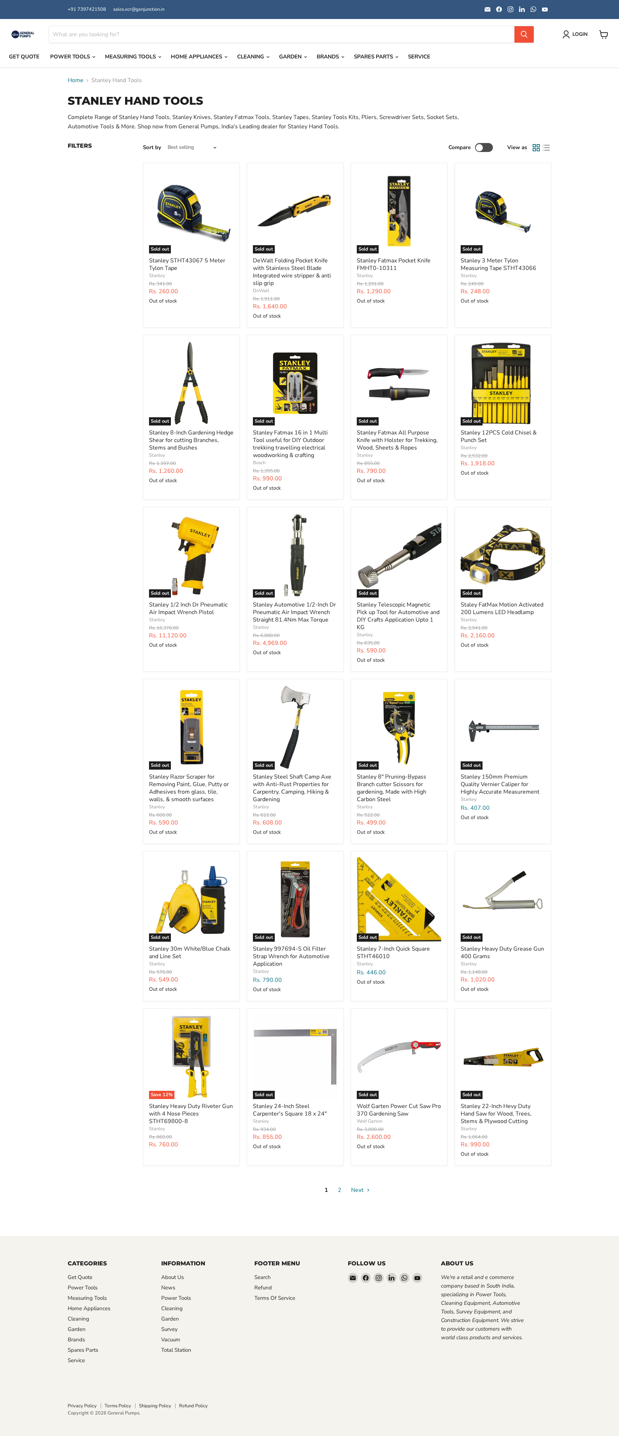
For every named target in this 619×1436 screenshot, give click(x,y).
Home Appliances (197, 56)
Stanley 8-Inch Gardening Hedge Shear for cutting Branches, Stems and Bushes (191, 440)
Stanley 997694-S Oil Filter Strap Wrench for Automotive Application (291, 956)
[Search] (524, 34)
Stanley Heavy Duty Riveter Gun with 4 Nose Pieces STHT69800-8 (191, 1113)
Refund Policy (193, 1406)
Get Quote (24, 56)
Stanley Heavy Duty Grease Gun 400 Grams (502, 952)
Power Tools (70, 56)
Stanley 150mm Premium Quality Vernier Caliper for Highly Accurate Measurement (500, 784)
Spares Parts (374, 56)
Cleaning (251, 56)
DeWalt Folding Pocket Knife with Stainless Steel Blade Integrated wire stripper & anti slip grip (292, 272)
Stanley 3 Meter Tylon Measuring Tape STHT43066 (498, 264)
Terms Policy (118, 1406)
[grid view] (536, 148)
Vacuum (170, 1339)
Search (262, 1277)
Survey (169, 1329)
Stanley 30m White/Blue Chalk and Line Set (189, 952)
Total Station (176, 1350)
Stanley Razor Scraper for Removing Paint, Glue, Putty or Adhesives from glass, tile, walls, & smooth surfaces (189, 788)
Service (419, 56)
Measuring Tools (131, 56)
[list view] (546, 148)
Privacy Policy (82, 1406)
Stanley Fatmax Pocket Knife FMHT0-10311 (394, 264)
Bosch (259, 463)
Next (358, 1190)
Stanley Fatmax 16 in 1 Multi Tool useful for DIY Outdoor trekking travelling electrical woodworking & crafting (290, 444)
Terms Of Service (274, 1298)
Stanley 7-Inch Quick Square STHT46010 (393, 952)
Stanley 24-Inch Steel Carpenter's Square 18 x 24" (290, 1110)
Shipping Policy (155, 1406)
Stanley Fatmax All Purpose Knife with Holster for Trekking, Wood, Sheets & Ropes (397, 440)
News (168, 1287)
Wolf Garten (369, 1121)
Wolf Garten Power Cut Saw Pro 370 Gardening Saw (399, 1110)
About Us (172, 1277)
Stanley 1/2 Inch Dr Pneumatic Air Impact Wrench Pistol (188, 608)
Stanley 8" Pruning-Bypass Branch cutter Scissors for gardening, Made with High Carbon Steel (391, 788)
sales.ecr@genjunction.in (138, 9)
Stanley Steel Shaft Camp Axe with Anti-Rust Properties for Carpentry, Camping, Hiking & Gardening (292, 788)
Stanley (157, 275)
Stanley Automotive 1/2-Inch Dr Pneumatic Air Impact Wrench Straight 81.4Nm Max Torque (294, 612)
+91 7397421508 (87, 9)
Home (75, 80)
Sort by (152, 147)
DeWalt (261, 290)
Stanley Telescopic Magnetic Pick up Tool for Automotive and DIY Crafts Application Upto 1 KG (398, 616)
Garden (291, 56)
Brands (328, 56)
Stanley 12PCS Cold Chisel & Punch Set (499, 436)
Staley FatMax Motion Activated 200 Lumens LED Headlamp (502, 608)
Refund (263, 1287)
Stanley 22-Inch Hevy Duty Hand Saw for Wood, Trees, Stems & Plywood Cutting (496, 1113)
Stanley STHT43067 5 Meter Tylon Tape (187, 264)
